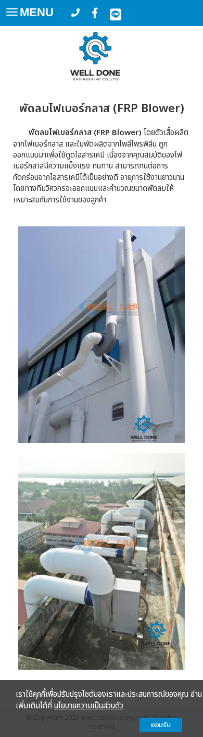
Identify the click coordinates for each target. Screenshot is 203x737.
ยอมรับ (161, 725)
